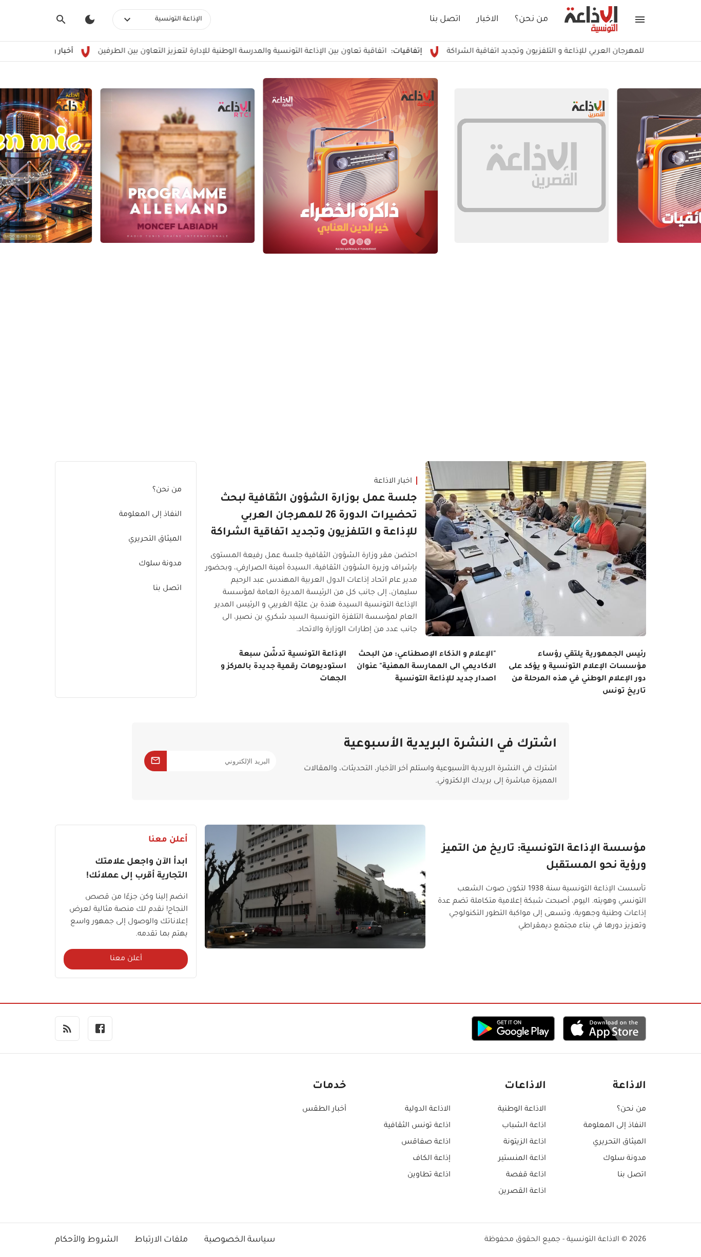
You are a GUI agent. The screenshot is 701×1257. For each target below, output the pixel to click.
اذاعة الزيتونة (524, 1142)
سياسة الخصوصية (239, 1240)
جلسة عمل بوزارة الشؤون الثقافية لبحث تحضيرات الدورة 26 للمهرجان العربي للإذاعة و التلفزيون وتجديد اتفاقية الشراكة (314, 516)
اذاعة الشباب (524, 1126)
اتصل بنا (445, 19)
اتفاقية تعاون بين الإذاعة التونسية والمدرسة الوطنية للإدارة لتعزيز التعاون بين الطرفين (282, 52)
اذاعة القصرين (522, 1192)
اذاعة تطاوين (429, 1175)
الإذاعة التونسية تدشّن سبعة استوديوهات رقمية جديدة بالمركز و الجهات (283, 667)
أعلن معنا (126, 959)
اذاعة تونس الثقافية (417, 1126)
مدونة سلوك (160, 564)
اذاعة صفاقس (426, 1142)
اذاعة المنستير (522, 1159)
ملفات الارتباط (161, 1240)
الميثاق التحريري (155, 540)
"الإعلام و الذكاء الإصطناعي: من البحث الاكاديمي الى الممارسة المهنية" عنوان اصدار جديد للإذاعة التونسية (426, 667)
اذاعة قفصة (526, 1175)
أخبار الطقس (324, 1110)
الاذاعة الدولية (428, 1110)
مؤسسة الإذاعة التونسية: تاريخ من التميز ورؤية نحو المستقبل (544, 858)
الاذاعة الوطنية (522, 1110)
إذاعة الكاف (432, 1159)
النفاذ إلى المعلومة (150, 515)
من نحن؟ (531, 19)
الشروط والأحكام (86, 1240)
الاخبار (487, 19)
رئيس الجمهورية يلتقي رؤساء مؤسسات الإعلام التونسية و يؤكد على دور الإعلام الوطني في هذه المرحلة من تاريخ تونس (577, 673)
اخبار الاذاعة (393, 482)
